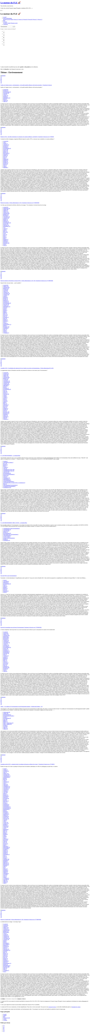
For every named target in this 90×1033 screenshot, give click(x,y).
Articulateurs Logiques (8, 462)
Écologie (5, 90)
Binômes (6, 214)
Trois (5, 875)
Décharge (5, 297)
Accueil (4, 17)
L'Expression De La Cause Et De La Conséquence (14, 482)
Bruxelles (5, 215)
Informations (6, 97)
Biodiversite (6, 636)
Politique (5, 159)
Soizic (5, 329)
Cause (5, 468)
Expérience (6, 814)
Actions (5, 769)
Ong (4, 233)
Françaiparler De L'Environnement (10, 534)
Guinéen (5, 397)
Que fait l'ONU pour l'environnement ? (9, 575)
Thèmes (11, 19)
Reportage (6, 243)
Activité (5, 89)
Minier (5, 402)
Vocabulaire (6, 540)
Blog (4, 20)
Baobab (5, 464)
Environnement (7, 91)
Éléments (5, 300)
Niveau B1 (25, 19)
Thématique (6, 873)
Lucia (4, 828)
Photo (5, 318)
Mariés (5, 311)
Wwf (4, 971)
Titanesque (5, 416)
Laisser (5, 228)
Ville (4, 883)
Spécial (5, 592)
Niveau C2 (40, 19)
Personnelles (6, 848)
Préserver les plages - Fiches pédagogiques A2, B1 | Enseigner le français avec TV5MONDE (20, 202)
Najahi (5, 836)
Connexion (5, 24)
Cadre (4, 780)
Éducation (6, 800)
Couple (5, 295)
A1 (1, 82)
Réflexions (6, 864)
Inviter (5, 307)
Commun (6, 292)
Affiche (5, 210)
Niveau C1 (35, 19)
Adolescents (6, 208)
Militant (5, 312)
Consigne (6, 218)
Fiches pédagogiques (7, 18)
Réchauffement (6, 965)
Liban (4, 229)
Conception (6, 216)
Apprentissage (6, 775)
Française (6, 93)
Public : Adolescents (8, 723)
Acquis (5, 768)
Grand (5, 94)
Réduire (5, 325)
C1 (1, 78)
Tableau (5, 872)
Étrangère (5, 811)
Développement (7, 714)
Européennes (6, 652)
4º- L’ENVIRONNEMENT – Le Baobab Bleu (10, 455)
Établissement (6, 809)
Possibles (5, 849)
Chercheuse (6, 781)
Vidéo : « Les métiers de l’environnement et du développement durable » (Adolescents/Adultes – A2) (21, 706)
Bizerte (5, 778)
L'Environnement (7, 480)
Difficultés (5, 385)
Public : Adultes (7, 724)
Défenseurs (6, 582)
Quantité (5, 323)
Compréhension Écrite (8, 469)
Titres (5, 417)
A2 (1, 81)
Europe (5, 149)
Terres (5, 670)
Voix (4, 245)
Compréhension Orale (8, 470)
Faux (5, 390)
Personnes (6, 317)
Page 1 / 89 (14, 998)
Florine (5, 392)
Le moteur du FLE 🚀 (11, 2)
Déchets (5, 219)
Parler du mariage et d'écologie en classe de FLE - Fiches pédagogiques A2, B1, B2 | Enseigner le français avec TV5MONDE (27, 280)
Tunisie (5, 877)
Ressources (6, 413)
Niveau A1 (16, 19)
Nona (4, 837)
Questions (6, 859)
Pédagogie (5, 846)
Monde (5, 152)
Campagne (6, 144)
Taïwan (5, 330)
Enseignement (6, 806)
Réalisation (6, 860)
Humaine (5, 96)
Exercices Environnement (9, 474)
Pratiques (5, 852)
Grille (4, 821)
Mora (5, 483)
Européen (5, 649)
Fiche (5, 391)
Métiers (5, 721)
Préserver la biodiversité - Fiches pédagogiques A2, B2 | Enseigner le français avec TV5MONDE (21, 919)
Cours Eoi (6, 472)
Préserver (5, 962)
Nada (4, 835)
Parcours (5, 843)
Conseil (5, 643)
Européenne (6, 651)
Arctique (5, 461)
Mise (5, 231)
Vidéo (5, 101)
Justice (5, 586)
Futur (5, 654)
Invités (5, 309)
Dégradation (6, 943)
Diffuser (5, 220)
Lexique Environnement (8, 481)
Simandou (5, 414)
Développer (6, 796)
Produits (5, 539)
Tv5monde (6, 332)
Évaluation (5, 812)
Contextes (5, 791)
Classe (5, 291)
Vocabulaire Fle (7, 487)
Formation (6, 816)
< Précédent (8, 998)
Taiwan (5, 331)
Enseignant (6, 804)
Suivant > (19, 998)
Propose (5, 858)
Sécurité (5, 668)
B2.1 (5, 463)
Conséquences (6, 382)
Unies (4, 166)
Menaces (5, 588)
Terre (5, 165)
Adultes (5, 209)
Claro (4, 783)
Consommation (7, 529)
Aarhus (5, 580)
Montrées (5, 834)
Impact (5, 398)
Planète (5, 319)
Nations (5, 155)
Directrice (5, 797)
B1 (1, 80)
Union (5, 671)
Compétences (6, 786)
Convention (6, 581)
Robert (5, 99)
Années (5, 143)
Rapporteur (6, 590)
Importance (6, 825)
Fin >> (24, 998)
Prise (4, 322)
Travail (5, 726)
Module (5, 833)
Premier (5, 161)
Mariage (5, 310)
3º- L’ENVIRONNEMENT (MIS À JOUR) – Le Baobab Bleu (14, 522)
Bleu (4, 466)
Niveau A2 (20, 19)
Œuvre (5, 232)
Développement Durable (8, 715)
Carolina (5, 467)
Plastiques (5, 320)
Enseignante (6, 805)
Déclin (5, 941)
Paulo (4, 844)
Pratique (5, 850)
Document (6, 798)
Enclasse (5, 803)
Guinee (5, 395)
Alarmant (5, 926)
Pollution (5, 160)
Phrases (5, 958)
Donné (5, 386)
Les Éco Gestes (6, 536)
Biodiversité (6, 637)
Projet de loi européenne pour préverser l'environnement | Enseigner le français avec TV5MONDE (21, 627)
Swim (4, 244)
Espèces (5, 947)
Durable (5, 717)
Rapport (5, 163)
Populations (6, 960)
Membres (5, 658)
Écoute (5, 799)
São (4, 867)
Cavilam (5, 290)
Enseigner (6, 301)
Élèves (5, 802)
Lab (4, 227)
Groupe (5, 95)
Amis (4, 142)
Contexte (5, 790)
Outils (5, 841)
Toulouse (5, 419)
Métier (5, 720)
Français (5, 475)
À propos (5, 21)
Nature (5, 661)
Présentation (6, 854)
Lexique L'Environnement (9, 538)
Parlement (6, 666)
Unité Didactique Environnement (10, 485)
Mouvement (6, 153)
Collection (5, 785)
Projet (5, 410)
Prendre (5, 409)
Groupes (6, 305)
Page (5, 156)
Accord (5, 631)
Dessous (5, 794)
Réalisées (5, 861)
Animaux (5, 928)
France (5, 150)
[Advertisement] (40, 56)
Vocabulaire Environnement (9, 486)
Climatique (6, 935)
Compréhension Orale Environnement (11, 528)
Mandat (5, 587)
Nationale (5, 404)
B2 (1, 79)
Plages (5, 237)
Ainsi (5, 772)
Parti (4, 157)
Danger (5, 940)
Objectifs (5, 839)
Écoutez (5, 299)
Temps (5, 100)
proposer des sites (52, 1006)
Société (5, 725)
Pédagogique (6, 847)
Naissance (5, 154)
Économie (6, 388)
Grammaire (6, 477)
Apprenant (6, 213)
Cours (5, 792)
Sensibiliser (6, 328)
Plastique (5, 239)
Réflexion (6, 862)
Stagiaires (5, 871)
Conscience (6, 789)
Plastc (4, 238)
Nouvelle (5, 662)
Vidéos (5, 728)
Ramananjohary (7, 324)
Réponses (5, 865)
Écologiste (5, 147)
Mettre (5, 659)
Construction (6, 384)
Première (5, 162)
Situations (5, 869)
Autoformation (6, 777)
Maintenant (6, 829)
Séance (5, 868)
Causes (5, 933)
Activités (6, 373)
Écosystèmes (6, 646)
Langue (5, 827)
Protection (5, 241)
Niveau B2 (30, 19)
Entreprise (6, 221)
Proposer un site (6, 19)
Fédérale (5, 815)
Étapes (5, 810)
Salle (5, 866)
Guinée (5, 396)
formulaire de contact (76, 1006)
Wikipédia (5, 167)
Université (6, 879)
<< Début (3, 998)
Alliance (5, 212)
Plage (4, 235)
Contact (9, 23)
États (5, 585)
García (5, 476)
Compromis (6, 641)
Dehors (5, 793)
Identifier (5, 824)
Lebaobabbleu (6, 479)
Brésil (5, 779)
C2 (1, 76)
